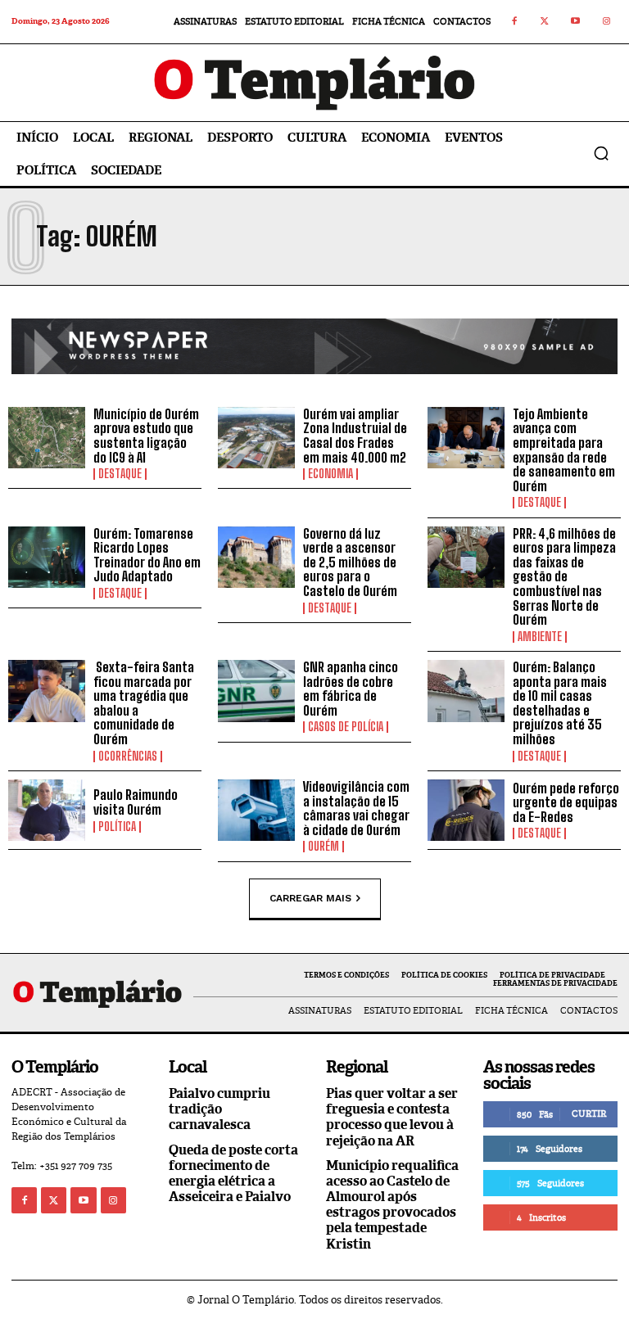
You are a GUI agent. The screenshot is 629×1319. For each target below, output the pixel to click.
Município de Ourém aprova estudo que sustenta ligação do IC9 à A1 (146, 435)
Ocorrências (127, 756)
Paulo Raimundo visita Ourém (135, 802)
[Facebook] (514, 22)
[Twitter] (545, 22)
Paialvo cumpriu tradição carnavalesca (219, 1109)
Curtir (589, 1113)
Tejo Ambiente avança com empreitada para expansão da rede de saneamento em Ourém (564, 450)
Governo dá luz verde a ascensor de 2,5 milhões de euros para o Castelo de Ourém (350, 562)
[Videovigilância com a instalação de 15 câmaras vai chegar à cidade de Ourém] (256, 810)
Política (117, 827)
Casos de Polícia (345, 727)
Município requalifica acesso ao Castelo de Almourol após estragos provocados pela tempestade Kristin (392, 1205)
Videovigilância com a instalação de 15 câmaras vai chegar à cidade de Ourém (356, 808)
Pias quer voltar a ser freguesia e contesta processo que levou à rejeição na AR (392, 1117)
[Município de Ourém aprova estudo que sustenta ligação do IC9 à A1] (46, 438)
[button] (601, 153)
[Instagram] (606, 22)
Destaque (120, 474)
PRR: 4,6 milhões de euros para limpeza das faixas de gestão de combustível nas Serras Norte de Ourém (564, 577)
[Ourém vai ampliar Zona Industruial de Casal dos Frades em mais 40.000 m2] (256, 438)
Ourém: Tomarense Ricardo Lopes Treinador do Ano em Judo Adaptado (147, 555)
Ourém (323, 846)
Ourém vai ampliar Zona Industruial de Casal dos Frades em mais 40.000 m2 (355, 435)
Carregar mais (310, 897)
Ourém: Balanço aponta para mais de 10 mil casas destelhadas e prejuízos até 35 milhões (560, 703)
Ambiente (540, 637)
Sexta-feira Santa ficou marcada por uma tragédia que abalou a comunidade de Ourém (143, 703)
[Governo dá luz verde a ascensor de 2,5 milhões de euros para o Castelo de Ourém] (256, 557)
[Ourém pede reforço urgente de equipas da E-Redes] (466, 810)
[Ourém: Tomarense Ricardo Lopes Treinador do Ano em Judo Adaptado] (46, 557)
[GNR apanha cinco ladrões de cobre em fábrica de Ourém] (256, 691)
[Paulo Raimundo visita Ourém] (46, 810)
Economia (330, 474)
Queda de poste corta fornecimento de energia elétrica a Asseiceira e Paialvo (233, 1173)
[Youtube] (575, 22)
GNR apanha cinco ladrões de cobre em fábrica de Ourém (350, 688)
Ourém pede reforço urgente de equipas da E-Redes (566, 802)
